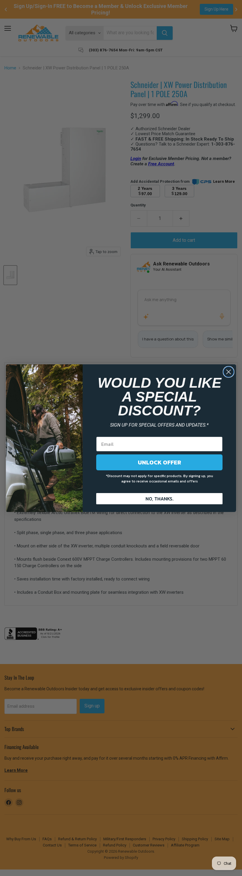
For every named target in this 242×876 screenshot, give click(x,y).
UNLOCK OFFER (159, 462)
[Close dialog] (228, 372)
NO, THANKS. (159, 498)
